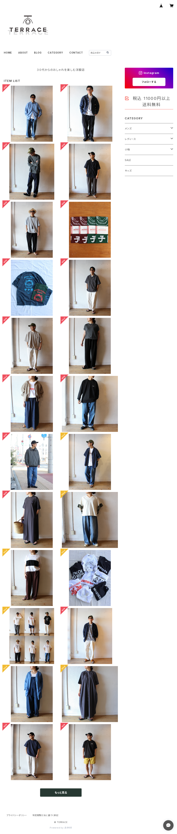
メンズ (128, 128)
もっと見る (61, 792)
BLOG (37, 52)
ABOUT (23, 52)
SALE (128, 160)
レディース (130, 139)
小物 (127, 149)
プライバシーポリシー (17, 815)
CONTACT (76, 52)
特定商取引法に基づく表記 (45, 815)
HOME (8, 52)
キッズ (128, 170)
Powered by (57, 827)
